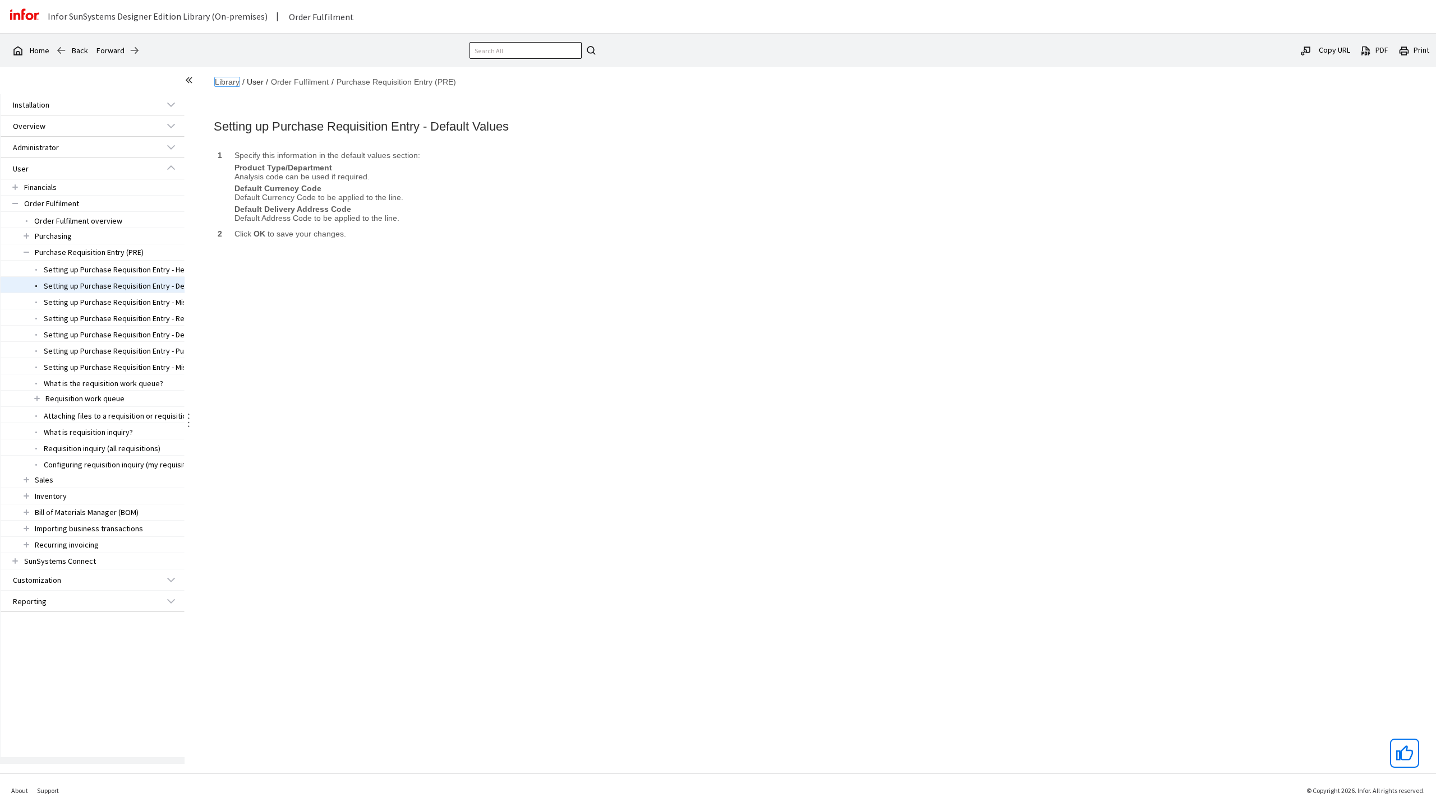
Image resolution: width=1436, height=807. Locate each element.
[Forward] (135, 50)
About (19, 790)
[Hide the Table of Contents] (191, 81)
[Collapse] (171, 168)
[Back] (61, 50)
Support (48, 790)
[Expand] (171, 104)
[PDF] (1366, 49)
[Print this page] (1404, 49)
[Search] (589, 50)
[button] (79, 105)
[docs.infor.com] (17, 50)
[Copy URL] (1306, 49)
